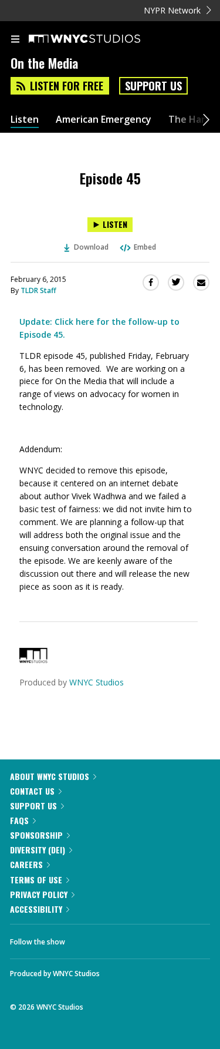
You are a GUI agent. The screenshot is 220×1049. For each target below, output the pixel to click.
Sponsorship (36, 835)
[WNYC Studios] (33, 659)
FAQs (19, 820)
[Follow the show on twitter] (118, 938)
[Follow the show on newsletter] (149, 938)
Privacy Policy (38, 894)
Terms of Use (36, 879)
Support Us (153, 85)
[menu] (15, 40)
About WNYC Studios (49, 776)
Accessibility (36, 909)
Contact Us (32, 791)
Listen (25, 119)
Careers (26, 864)
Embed (145, 247)
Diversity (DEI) (37, 849)
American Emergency (103, 119)
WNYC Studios (96, 682)
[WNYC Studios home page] (99, 39)
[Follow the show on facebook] (85, 938)
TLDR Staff (38, 290)
